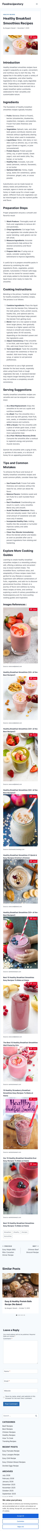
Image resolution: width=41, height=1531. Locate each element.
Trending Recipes (9, 1441)
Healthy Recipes (9, 14)
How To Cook (7, 1438)
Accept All (20, 1516)
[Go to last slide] (5, 1293)
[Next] (35, 1293)
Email (7, 1381)
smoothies (8, 1236)
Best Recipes (7, 1429)
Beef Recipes (7, 1426)
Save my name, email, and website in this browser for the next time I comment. (20, 1397)
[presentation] (20, 1285)
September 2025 (9, 1494)
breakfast (7, 1232)
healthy (16, 1232)
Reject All (21, 1527)
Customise (20, 1521)
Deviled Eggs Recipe (10, 1466)
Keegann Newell (10, 28)
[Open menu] (37, 3)
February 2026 (8, 1478)
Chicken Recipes (9, 1432)
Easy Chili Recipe (9, 1458)
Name (7, 1371)
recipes (24, 1232)
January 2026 (7, 1482)
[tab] (16, 1315)
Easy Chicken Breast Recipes (13, 1462)
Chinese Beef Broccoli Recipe (32, 1249)
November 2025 (8, 1488)
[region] (20, 1514)
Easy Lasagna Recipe (10, 1455)
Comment (7, 1339)
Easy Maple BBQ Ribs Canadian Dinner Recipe (9, 1250)
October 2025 (7, 1491)
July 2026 (6, 1475)
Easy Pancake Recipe (10, 1451)
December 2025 (8, 1485)
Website (7, 1391)
